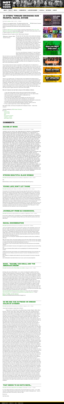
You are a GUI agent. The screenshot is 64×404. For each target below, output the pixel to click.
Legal (16, 403)
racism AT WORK (10, 127)
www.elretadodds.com (7, 292)
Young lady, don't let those (16, 186)
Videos (15, 10)
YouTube (61, 2)
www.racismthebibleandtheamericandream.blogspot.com (14, 290)
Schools (41, 10)
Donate (55, 10)
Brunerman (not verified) (17, 387)
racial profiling (7, 111)
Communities (22, 10)
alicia (9, 21)
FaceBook (58, 2)
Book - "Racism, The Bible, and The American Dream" (19, 264)
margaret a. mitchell (8, 116)
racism (5, 110)
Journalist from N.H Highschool (18, 211)
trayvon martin (7, 113)
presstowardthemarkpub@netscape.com (26, 292)
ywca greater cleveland (8, 115)
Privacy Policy (20, 403)
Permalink (4, 129)
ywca (5, 114)
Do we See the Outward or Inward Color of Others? (19, 302)
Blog (10, 10)
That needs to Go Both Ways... (17, 385)
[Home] (6, 4)
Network (48, 10)
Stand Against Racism (14, 32)
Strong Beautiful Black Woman (18, 175)
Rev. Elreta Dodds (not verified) (18, 268)
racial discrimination (13, 223)
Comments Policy (5, 403)
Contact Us (11, 403)
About (5, 10)
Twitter (56, 2)
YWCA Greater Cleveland (12, 29)
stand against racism (8, 118)
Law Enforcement (33, 10)
